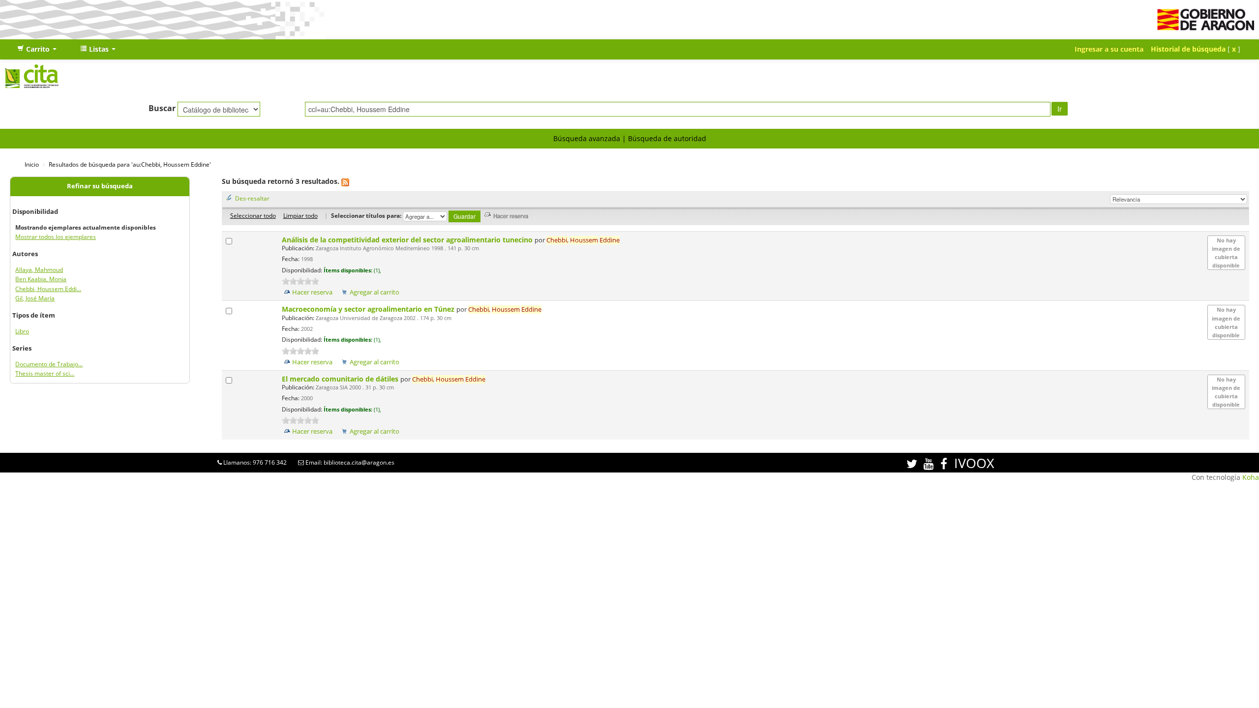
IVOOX (974, 463)
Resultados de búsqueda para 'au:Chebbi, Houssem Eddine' (130, 164)
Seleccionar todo (253, 215)
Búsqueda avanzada (586, 138)
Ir (1059, 109)
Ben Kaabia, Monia (40, 279)
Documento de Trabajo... (49, 364)
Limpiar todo (300, 215)
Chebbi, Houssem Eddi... (48, 289)
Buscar (162, 108)
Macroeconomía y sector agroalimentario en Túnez (369, 309)
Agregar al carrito (374, 292)
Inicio (32, 164)
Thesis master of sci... (44, 373)
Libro (22, 331)
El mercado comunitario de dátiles (341, 379)
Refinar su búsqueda (100, 186)
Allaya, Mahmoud (39, 270)
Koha (1250, 477)
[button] (37, 49)
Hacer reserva (312, 292)
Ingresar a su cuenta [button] (1109, 49)
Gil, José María (35, 298)
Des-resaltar (252, 198)
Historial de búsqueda (1188, 49)
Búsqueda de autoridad (667, 138)
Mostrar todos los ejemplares (55, 237)
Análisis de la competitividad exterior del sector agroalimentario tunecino (408, 239)
